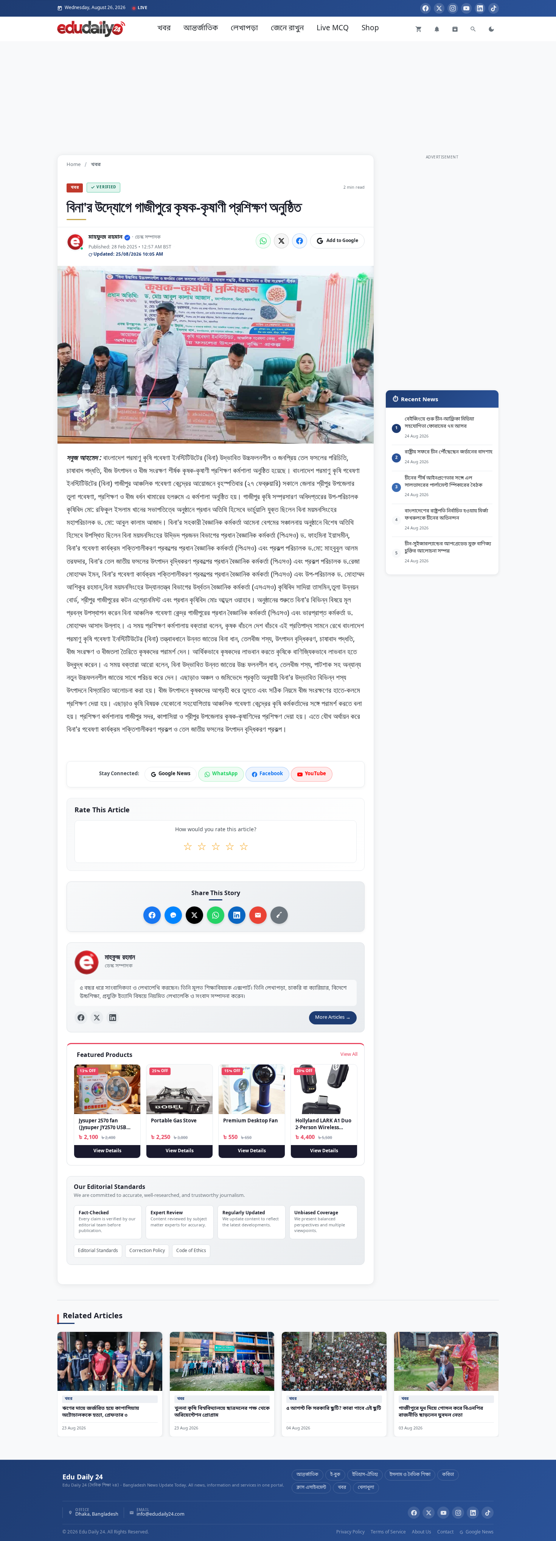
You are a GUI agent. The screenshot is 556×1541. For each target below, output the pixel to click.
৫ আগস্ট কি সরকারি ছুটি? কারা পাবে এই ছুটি (333, 1408)
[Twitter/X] (428, 1513)
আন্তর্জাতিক (200, 28)
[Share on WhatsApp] (263, 240)
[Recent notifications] (436, 29)
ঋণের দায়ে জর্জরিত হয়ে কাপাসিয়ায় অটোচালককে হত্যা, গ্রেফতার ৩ (100, 1412)
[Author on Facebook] (81, 1018)
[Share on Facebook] (299, 240)
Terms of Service (388, 1532)
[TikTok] (493, 8)
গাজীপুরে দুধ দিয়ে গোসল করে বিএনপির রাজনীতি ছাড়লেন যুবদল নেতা (441, 1412)
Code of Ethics (191, 1251)
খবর (164, 28)
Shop (370, 28)
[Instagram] (452, 8)
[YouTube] (466, 8)
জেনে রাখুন (287, 28)
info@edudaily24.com (161, 1514)
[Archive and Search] (455, 29)
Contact (445, 1532)
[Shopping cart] (418, 29)
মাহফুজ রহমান (106, 237)
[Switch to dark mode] (491, 29)
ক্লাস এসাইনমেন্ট (311, 1488)
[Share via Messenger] (173, 915)
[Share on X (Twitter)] (281, 240)
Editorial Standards (98, 1251)
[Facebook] (425, 8)
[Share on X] (194, 915)
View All (348, 1054)
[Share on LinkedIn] (236, 915)
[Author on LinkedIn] (112, 1018)
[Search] (473, 29)
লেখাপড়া (244, 28)
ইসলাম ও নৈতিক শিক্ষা (410, 1475)
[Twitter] (439, 8)
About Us (421, 1532)
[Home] (91, 28)
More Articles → (333, 1017)
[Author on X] (96, 1018)
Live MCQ (333, 28)
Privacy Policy (350, 1532)
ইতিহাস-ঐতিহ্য (365, 1475)
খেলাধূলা (366, 1488)
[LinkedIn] (480, 8)
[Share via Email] (258, 915)
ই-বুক (335, 1475)
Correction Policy (147, 1251)
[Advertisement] (278, 94)
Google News (479, 1532)
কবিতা (448, 1475)
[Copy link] (279, 915)
